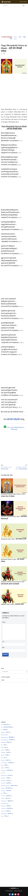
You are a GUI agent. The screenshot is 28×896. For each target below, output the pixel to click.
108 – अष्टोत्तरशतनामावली (6, 727)
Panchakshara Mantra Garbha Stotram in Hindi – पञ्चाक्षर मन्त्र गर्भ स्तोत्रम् (13, 495)
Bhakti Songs (3, 735)
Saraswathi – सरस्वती (5, 791)
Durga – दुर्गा (3, 748)
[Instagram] (18, 894)
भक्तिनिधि (13, 889)
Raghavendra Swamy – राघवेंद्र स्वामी (8, 786)
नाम (3, 642)
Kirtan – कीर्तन (4, 765)
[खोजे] (23, 5)
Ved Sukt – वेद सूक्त (5, 811)
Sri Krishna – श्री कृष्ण (5, 796)
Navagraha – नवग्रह (5, 781)
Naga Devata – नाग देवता (6, 776)
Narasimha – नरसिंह (5, 778)
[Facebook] (10, 894)
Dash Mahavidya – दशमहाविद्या (7, 740)
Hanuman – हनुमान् (5, 760)
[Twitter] (12, 894)
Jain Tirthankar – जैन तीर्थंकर (7, 763)
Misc (2, 773)
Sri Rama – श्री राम (5, 798)
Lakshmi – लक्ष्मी (4, 768)
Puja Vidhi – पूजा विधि (5, 783)
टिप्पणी (4, 622)
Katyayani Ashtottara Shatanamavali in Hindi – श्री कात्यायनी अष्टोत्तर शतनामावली (13, 583)
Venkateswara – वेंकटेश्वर (6, 814)
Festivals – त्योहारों (4, 750)
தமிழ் (19, 37)
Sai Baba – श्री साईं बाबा (6, 788)
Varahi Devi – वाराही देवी (6, 809)
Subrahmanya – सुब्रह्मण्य (6, 801)
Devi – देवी (3, 745)
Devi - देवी (3, 54)
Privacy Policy (9, 891)
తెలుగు (15, 37)
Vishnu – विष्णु (4, 816)
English (15, 39)
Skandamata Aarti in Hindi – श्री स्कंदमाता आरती (13, 539)
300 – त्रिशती (4, 730)
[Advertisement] (14, 21)
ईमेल (3, 648)
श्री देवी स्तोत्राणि (13, 419)
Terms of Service (18, 891)
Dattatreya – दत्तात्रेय (5, 742)
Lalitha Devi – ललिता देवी (6, 770)
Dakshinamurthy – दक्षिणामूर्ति (7, 737)
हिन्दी (11, 39)
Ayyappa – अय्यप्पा (5, 732)
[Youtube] (15, 894)
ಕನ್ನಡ (24, 37)
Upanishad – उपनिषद (5, 806)
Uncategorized (4, 804)
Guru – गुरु (3, 758)
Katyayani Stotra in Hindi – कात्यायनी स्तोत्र (12, 604)
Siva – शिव (3, 793)
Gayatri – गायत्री (4, 755)
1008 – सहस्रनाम (4, 725)
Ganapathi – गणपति (5, 753)
